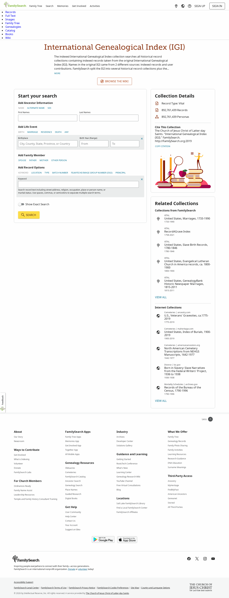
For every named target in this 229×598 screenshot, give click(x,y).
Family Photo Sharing (177, 445)
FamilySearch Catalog (75, 476)
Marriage (32, 132)
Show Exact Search (37, 204)
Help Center (70, 516)
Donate (17, 468)
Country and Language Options (155, 587)
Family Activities (175, 449)
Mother (44, 160)
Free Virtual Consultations (128, 485)
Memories (62, 6)
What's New (122, 468)
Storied (171, 502)
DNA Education (175, 463)
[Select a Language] (183, 6)
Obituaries (70, 468)
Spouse (22, 160)
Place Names (71, 489)
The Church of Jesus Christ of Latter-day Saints (107, 593)
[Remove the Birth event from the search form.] (142, 139)
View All (161, 297)
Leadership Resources (24, 494)
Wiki (8, 38)
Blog (119, 489)
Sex (49, 108)
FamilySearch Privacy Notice (82, 587)
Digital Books (71, 498)
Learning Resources (177, 454)
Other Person (59, 160)
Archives (121, 436)
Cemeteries (70, 472)
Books (9, 34)
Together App (71, 449)
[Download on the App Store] (127, 539)
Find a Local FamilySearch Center (132, 507)
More (57, 73)
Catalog (10, 30)
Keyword (23, 172)
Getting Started (124, 459)
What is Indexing (21, 459)
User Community (73, 512)
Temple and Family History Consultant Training (35, 499)
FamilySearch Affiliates (127, 512)
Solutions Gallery (124, 445)
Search (49, 6)
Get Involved (79, 6)
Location (36, 172)
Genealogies (13, 27)
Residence (46, 132)
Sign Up (199, 6)
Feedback (2, 400)
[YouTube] (213, 558)
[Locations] (176, 6)
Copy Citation (162, 146)
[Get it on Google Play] (103, 539)
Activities (95, 6)
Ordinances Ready (22, 486)
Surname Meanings (177, 467)
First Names (24, 112)
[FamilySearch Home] (15, 5)
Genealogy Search (73, 485)
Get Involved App (73, 445)
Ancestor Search (73, 481)
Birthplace (23, 138)
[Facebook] (189, 558)
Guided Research (73, 494)
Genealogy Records (177, 441)
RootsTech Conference (127, 463)
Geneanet (172, 498)
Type (47, 172)
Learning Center (124, 472)
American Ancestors (177, 494)
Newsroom (19, 441)
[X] (197, 558)
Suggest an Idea (72, 529)
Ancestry (172, 481)
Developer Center (125, 441)
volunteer (82, 569)
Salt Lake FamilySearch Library (131, 503)
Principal (121, 172)
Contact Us (70, 520)
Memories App (72, 441)
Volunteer (18, 463)
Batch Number (60, 172)
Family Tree (35, 6)
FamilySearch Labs (22, 472)
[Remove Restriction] (142, 179)
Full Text (10, 16)
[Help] (189, 6)
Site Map (135, 587)
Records (10, 12)
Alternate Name (36, 108)
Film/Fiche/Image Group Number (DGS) (91, 172)
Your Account (71, 525)
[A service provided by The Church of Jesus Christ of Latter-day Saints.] (201, 587)
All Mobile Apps (72, 454)
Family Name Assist (23, 490)
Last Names (85, 112)
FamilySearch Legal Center (26, 587)
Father (33, 160)
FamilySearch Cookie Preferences (113, 587)
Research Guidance (177, 458)
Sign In (217, 6)
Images (10, 19)
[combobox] (47, 144)
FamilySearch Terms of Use (54, 587)
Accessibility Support (23, 582)
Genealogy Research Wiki (128, 476)
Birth (21, 132)
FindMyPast (173, 489)
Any (67, 132)
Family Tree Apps (73, 436)
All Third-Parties (175, 507)
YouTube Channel (125, 481)
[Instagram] (205, 558)
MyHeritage (173, 485)
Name (21, 108)
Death (58, 132)
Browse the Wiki (116, 81)
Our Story (18, 436)
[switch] (21, 204)
